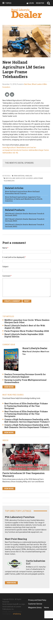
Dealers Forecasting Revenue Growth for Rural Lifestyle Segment (25, 375)
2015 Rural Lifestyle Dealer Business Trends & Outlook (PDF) (24, 225)
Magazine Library (35, 608)
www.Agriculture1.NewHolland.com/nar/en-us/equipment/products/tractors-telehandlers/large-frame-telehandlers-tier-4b (25, 150)
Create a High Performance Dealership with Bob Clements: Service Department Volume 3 (26, 420)
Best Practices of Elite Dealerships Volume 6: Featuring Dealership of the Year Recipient (26, 405)
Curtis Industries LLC (35, 562)
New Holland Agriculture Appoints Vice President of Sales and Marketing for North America (23, 199)
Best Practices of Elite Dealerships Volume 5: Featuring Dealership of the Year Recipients (26, 413)
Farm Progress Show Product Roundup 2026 (26, 331)
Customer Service (35, 604)
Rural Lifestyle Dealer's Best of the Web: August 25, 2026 (24, 326)
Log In (31, 3)
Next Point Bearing (16, 538)
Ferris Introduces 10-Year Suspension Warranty (23, 474)
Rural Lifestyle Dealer (34, 348)
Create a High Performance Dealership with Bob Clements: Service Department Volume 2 (27, 426)
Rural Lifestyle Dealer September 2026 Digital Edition (24, 335)
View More (9, 387)
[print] (12, 94)
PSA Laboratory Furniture (19, 516)
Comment (6, 276)
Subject (5, 267)
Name (5, 248)
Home (46, 608)
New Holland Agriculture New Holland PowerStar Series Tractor (22, 192)
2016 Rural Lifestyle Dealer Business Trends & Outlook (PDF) (24, 214)
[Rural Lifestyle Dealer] (11, 359)
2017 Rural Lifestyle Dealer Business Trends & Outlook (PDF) (24, 220)
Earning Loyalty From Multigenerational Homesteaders (25, 381)
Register (40, 3)
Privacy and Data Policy (37, 600)
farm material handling (23, 176)
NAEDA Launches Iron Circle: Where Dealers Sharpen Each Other (26, 321)
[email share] (7, 94)
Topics (8, 3)
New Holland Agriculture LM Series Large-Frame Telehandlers (23, 179)
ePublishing (17, 614)
